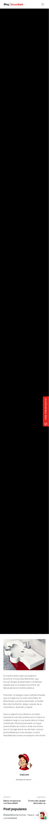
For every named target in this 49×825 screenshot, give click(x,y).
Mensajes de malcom (24, 779)
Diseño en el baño (9, 307)
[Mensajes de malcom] (5, 328)
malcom (15, 328)
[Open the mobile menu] (42, 4)
